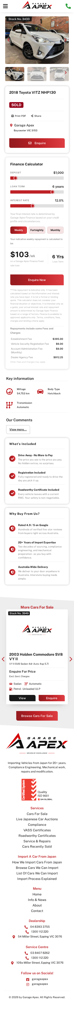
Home (37, 894)
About (37, 905)
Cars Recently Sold (37, 846)
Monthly (55, 230)
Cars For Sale (37, 814)
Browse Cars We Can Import (37, 868)
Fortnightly (37, 230)
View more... (18, 429)
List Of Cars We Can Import (37, 873)
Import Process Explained (37, 879)
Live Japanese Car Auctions (37, 819)
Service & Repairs (37, 841)
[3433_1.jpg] (37, 40)
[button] (5, 6)
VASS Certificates (37, 830)
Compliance (37, 825)
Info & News (37, 900)
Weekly (18, 230)
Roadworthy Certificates (37, 836)
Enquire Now (37, 280)
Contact (37, 911)
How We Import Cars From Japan (37, 862)
